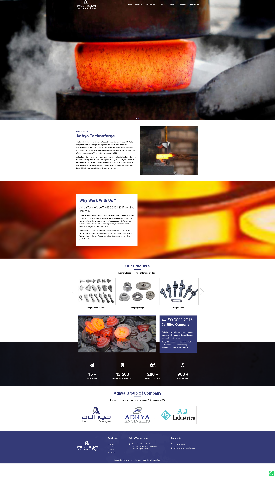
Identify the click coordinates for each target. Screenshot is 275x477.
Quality (173, 4)
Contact (112, 452)
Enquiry (183, 4)
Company (138, 4)
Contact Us (194, 4)
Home (130, 4)
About (112, 444)
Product (163, 4)
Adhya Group (151, 4)
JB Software (157, 460)
